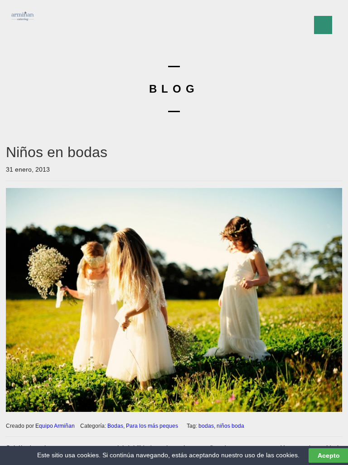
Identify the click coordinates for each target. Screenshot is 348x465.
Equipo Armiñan (55, 426)
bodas (206, 426)
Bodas (115, 426)
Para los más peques (152, 426)
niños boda (230, 426)
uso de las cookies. (272, 455)
